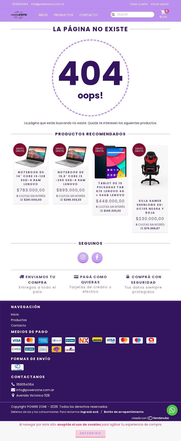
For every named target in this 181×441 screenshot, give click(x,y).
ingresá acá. (89, 412)
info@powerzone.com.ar (47, 4)
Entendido (90, 433)
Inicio (43, 15)
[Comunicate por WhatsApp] (172, 410)
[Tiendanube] (150, 419)
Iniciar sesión (160, 4)
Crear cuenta (139, 4)
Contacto (88, 15)
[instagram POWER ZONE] (83, 257)
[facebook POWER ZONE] (97, 257)
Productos (63, 15)
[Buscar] (112, 14)
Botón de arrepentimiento (124, 412)
